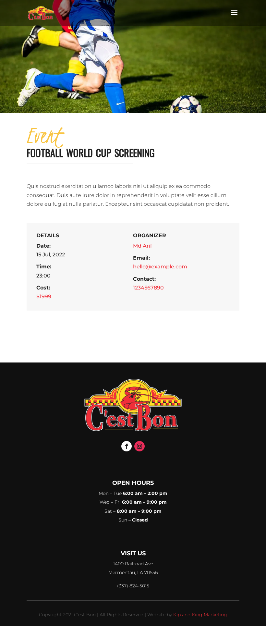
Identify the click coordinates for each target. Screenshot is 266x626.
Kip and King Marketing (200, 615)
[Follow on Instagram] (139, 446)
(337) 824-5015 (133, 586)
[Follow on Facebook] (126, 446)
